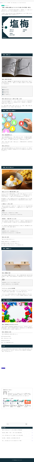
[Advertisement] (8, 45)
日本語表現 (3, 5)
